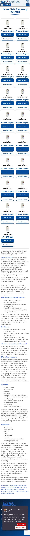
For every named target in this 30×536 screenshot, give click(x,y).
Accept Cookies (21, 524)
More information (16, 521)
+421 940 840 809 (15, 2)
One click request (7, 39)
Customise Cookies (20, 527)
